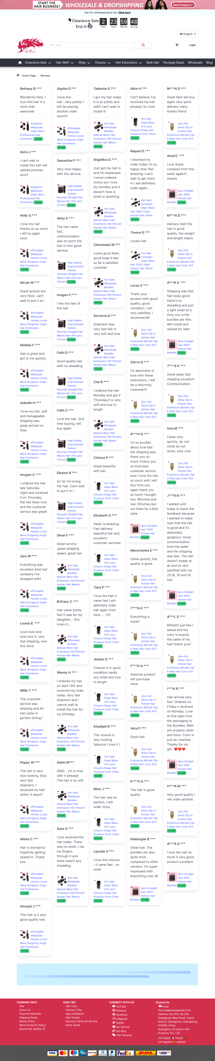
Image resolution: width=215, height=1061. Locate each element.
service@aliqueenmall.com (174, 1033)
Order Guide (73, 1047)
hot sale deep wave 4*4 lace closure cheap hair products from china (106, 420)
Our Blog (121, 1053)
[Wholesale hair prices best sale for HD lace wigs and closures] (107, 4)
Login (192, 45)
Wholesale (195, 62)
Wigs (82, 62)
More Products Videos (32, 1047)
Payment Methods (30, 1036)
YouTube (121, 1029)
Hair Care (71, 1028)
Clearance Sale (35, 62)
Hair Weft (62, 62)
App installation (75, 1036)
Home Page (29, 75)
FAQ (21, 1028)
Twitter (120, 1045)
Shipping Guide (28, 1040)
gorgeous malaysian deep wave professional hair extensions (32, 131)
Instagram (121, 1041)
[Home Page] (20, 63)
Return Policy (27, 1044)
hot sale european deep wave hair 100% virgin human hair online (105, 962)
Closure (100, 62)
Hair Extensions (126, 62)
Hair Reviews (124, 1057)
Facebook (121, 1037)
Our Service (123, 1049)
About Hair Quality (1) (32, 1051)
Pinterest (121, 1033)
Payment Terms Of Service (81, 1044)
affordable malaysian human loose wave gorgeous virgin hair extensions (33, 258)
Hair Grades (73, 1040)
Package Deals (173, 62)
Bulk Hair (153, 62)
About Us (25, 1032)
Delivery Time (74, 1032)
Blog (209, 62)
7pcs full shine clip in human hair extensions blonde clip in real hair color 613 (144, 193)
